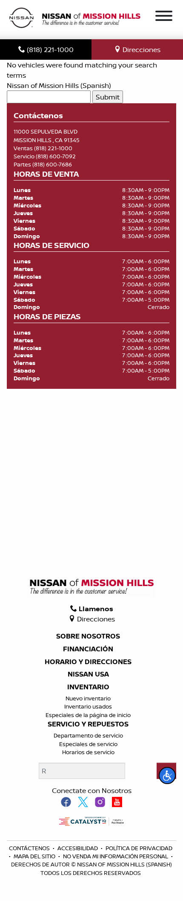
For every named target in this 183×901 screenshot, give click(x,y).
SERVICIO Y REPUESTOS (88, 724)
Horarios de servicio (88, 752)
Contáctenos (30, 848)
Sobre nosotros (88, 636)
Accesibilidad (78, 848)
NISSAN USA (88, 674)
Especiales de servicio (88, 744)
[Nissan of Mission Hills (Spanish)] (74, 18)
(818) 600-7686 (52, 164)
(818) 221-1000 (53, 148)
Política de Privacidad (139, 848)
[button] (167, 775)
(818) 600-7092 (56, 156)
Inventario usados (88, 706)
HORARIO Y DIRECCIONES (88, 662)
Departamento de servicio (88, 735)
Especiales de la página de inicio (88, 715)
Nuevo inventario (88, 698)
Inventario (88, 687)
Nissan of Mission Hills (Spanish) (59, 85)
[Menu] (164, 17)
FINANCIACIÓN (88, 649)
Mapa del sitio (35, 856)
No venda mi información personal (116, 856)
